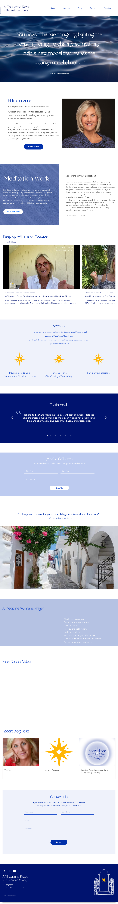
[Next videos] (112, 267)
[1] (50, 435)
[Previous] (12, 418)
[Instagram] (4, 871)
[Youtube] (14, 871)
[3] (55, 435)
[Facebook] (9, 871)
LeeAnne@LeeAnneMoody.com (59, 336)
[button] (10, 242)
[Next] (105, 418)
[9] (70, 435)
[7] (65, 435)
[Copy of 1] (47, 435)
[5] (60, 435)
